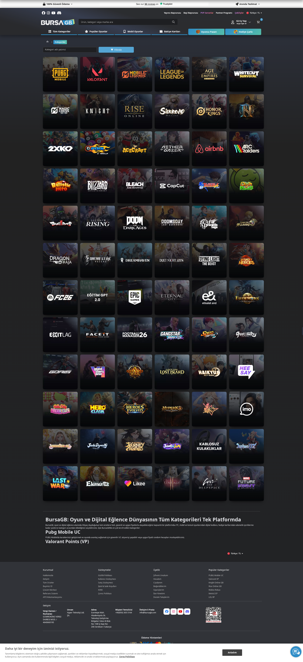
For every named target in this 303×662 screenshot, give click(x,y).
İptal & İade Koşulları (107, 586)
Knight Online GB (216, 582)
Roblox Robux (214, 590)
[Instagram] (173, 611)
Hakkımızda (48, 575)
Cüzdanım (157, 582)
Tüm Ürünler (48, 582)
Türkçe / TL (255, 13)
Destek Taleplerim (161, 597)
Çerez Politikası (105, 593)
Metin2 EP (213, 593)
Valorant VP (214, 579)
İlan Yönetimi (159, 593)
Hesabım (157, 579)
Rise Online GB (215, 586)
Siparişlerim (158, 590)
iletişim (46, 579)
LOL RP (212, 597)
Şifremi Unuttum (160, 575)
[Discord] (187, 611)
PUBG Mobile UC (216, 575)
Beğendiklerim (159, 586)
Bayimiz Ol (47, 586)
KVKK (100, 590)
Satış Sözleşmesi (105, 582)
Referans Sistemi (50, 593)
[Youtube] (180, 611)
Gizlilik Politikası (105, 575)
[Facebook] (166, 611)
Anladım (232, 652)
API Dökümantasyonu (52, 597)
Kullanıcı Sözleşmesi (107, 579)
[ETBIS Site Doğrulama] (231, 615)
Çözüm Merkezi (50, 590)
